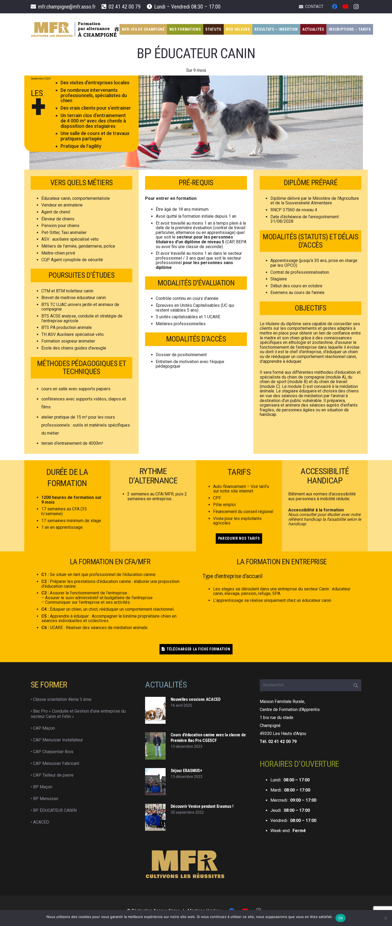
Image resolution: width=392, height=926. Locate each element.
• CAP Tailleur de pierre (52, 775)
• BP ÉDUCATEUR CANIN (54, 810)
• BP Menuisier (44, 798)
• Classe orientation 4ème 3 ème (61, 699)
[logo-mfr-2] (74, 29)
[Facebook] (334, 6)
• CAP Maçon (43, 728)
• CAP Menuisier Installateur (57, 739)
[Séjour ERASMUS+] (155, 781)
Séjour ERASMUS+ (186, 770)
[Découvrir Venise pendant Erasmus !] (155, 817)
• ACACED (40, 822)
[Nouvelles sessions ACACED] (155, 710)
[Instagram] (356, 6)
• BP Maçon (41, 786)
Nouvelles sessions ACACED (196, 699)
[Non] (385, 918)
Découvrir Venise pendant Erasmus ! (202, 806)
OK (340, 918)
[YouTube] (345, 6)
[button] (374, 29)
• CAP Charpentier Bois (52, 751)
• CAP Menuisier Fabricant (55, 763)
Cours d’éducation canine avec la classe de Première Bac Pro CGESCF (208, 737)
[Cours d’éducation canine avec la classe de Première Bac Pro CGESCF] (155, 746)
